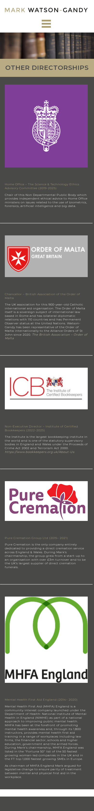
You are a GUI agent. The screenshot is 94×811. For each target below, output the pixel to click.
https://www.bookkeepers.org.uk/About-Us (39, 452)
